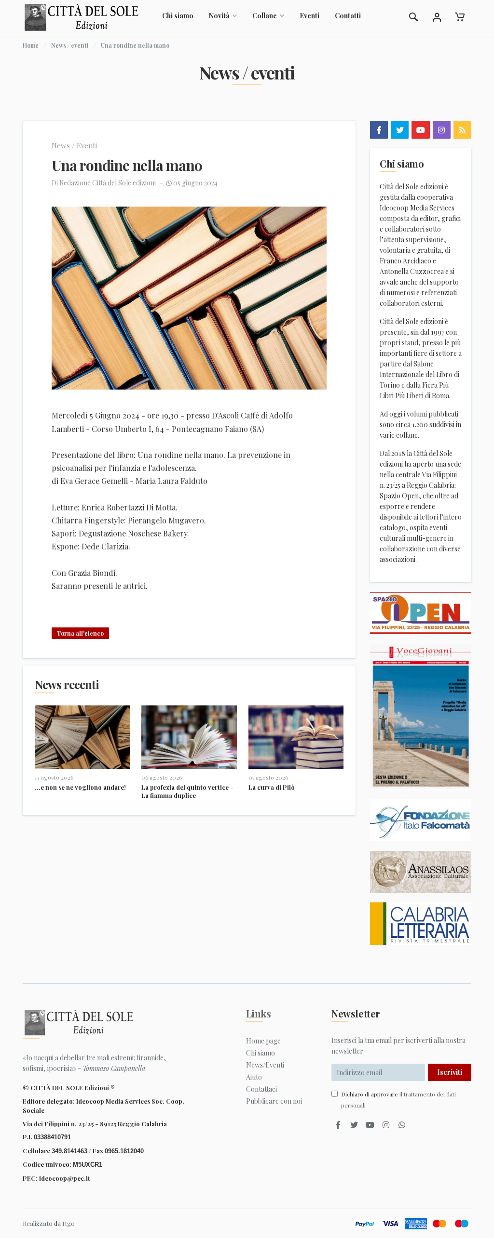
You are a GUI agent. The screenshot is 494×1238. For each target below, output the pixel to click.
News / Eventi (74, 145)
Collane (264, 15)
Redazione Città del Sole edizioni (107, 182)
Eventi (309, 15)
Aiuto (254, 1077)
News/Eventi (265, 1064)
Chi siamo (177, 15)
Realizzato (38, 1223)
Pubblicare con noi (274, 1101)
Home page (263, 1040)
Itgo (68, 1223)
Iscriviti (449, 1072)
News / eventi (69, 45)
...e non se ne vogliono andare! (80, 787)
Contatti (348, 15)
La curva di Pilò (271, 787)
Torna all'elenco (80, 633)
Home (31, 45)
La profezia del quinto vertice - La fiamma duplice (187, 791)
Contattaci (261, 1089)
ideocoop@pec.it (64, 1178)
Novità (219, 15)
